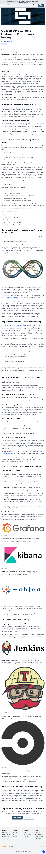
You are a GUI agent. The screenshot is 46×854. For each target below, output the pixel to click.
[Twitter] (39, 846)
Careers (14, 838)
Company (30, 4)
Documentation (27, 834)
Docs (23, 4)
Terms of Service (38, 834)
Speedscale (6, 409)
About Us (15, 832)
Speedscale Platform (6, 839)
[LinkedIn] (41, 846)
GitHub (25, 838)
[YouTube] (43, 846)
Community (26, 839)
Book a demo (29, 817)
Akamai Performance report (16, 325)
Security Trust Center (39, 836)
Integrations (26, 836)
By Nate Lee (9, 41)
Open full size (4, 284)
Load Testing (4, 44)
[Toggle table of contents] (43, 851)
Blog (26, 4)
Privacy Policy (38, 832)
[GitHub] (37, 846)
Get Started (40, 5)
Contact (14, 839)
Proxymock (4, 838)
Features (14, 4)
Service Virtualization (6, 834)
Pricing (18, 4)
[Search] (33, 5)
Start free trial (17, 817)
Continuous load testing (12, 297)
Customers (15, 836)
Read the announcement (22, 2)
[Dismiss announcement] (44, 2)
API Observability (5, 836)
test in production (21, 458)
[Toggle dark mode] (36, 5)
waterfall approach (5, 248)
